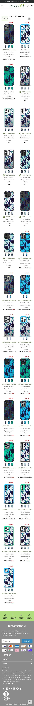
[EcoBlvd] (17, 6)
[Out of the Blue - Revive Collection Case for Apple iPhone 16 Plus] (25, 117)
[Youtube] (10, 689)
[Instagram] (14, 689)
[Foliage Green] (12, 46)
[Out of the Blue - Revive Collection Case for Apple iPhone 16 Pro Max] (25, 75)
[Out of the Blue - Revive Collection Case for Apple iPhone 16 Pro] (9, 117)
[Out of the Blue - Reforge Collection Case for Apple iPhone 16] (9, 242)
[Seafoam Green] (25, 88)
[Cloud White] (28, 88)
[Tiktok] (21, 689)
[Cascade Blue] (8, 46)
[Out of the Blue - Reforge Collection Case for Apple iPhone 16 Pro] (9, 200)
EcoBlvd (12, 704)
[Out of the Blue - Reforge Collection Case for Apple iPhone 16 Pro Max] (25, 158)
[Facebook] (7, 689)
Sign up (27, 641)
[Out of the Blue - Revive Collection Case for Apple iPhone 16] (9, 158)
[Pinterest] (17, 689)
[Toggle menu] (2, 6)
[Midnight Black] (5, 46)
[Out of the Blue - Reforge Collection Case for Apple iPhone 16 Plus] (25, 200)
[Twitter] (3, 689)
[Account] (28, 6)
